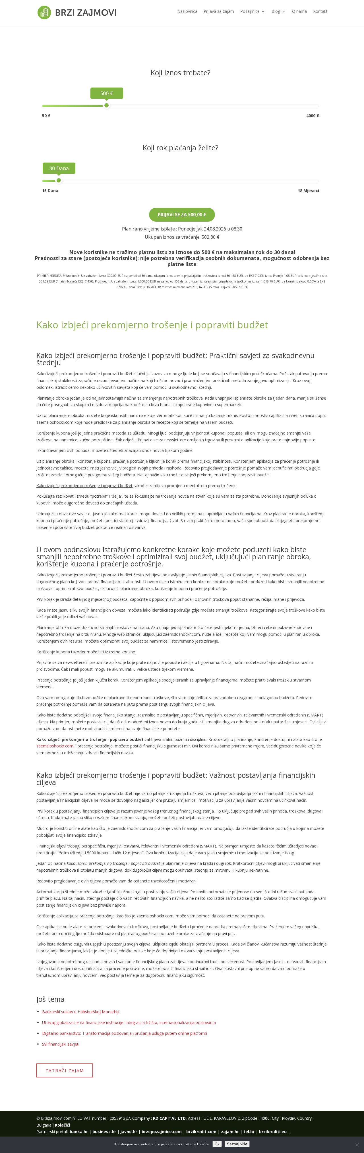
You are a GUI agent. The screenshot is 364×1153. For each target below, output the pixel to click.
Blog (276, 11)
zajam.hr (230, 1131)
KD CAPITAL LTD (169, 1118)
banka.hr (79, 1131)
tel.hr (249, 1131)
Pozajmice (250, 11)
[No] (357, 1145)
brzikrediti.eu (273, 1131)
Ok (217, 1144)
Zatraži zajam (65, 1070)
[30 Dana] (58, 180)
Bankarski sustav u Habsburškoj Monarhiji (80, 1011)
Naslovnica (187, 11)
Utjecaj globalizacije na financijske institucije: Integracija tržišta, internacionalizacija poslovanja (129, 1022)
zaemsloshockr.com (54, 746)
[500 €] (106, 105)
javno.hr (129, 1131)
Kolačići (62, 1125)
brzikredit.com (201, 1131)
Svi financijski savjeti (60, 1044)
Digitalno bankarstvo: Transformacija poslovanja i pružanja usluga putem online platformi (124, 1033)
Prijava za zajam (219, 11)
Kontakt (320, 11)
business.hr (104, 1131)
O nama (299, 11)
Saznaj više (237, 1144)
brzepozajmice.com (162, 1131)
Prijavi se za (182, 214)
